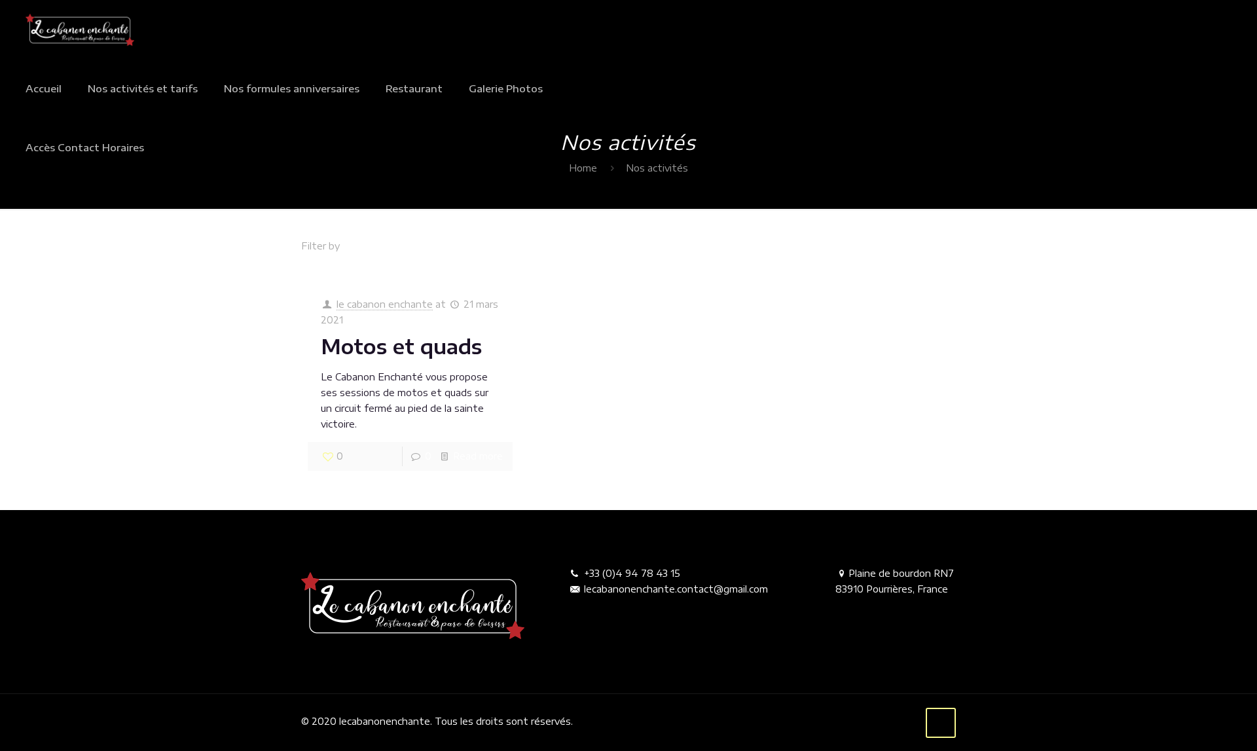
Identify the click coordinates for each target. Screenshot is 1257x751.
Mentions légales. (614, 721)
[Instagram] (906, 721)
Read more (478, 456)
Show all (937, 245)
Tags (465, 245)
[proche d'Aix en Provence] (80, 29)
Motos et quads (401, 346)
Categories (390, 245)
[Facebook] (888, 721)
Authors (534, 245)
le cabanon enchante (385, 304)
